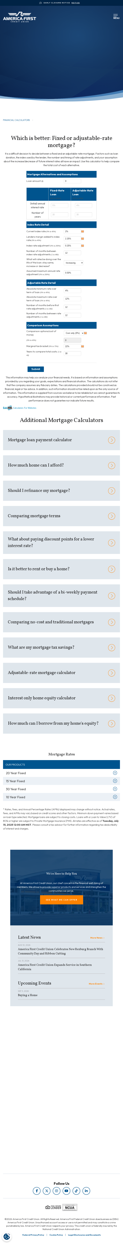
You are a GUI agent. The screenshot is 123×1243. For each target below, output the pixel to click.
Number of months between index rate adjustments (42, 253)
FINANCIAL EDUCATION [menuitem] (54, 1079)
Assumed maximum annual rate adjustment (43, 273)
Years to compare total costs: (43, 353)
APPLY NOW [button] (20, 102)
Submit (35, 369)
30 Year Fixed (16, 789)
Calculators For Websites (24, 408)
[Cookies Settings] (7, 1236)
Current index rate (41, 231)
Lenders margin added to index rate (43, 238)
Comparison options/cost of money (41, 333)
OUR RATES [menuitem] (54, 1114)
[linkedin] (86, 1191)
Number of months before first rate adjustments (42, 307)
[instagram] (56, 1191)
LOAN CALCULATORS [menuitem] (54, 1092)
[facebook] (37, 1191)
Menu (115, 18)
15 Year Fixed (15, 781)
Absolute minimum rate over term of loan (41, 290)
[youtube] (66, 1191)
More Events (95, 983)
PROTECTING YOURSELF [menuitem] (54, 1083)
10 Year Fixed (15, 797)
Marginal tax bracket (42, 346)
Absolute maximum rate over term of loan (41, 298)
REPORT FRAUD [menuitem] (54, 1097)
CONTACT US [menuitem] (54, 1132)
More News (96, 937)
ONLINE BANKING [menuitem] (54, 1128)
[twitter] (46, 1191)
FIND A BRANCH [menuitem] (54, 1123)
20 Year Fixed (16, 773)
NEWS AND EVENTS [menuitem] (54, 1088)
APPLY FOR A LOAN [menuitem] (54, 1119)
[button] (61, 899)
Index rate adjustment (43, 245)
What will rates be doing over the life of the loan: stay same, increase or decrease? (43, 263)
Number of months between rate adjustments (43, 315)
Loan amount (34, 181)
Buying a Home (27, 995)
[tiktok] (76, 1191)
